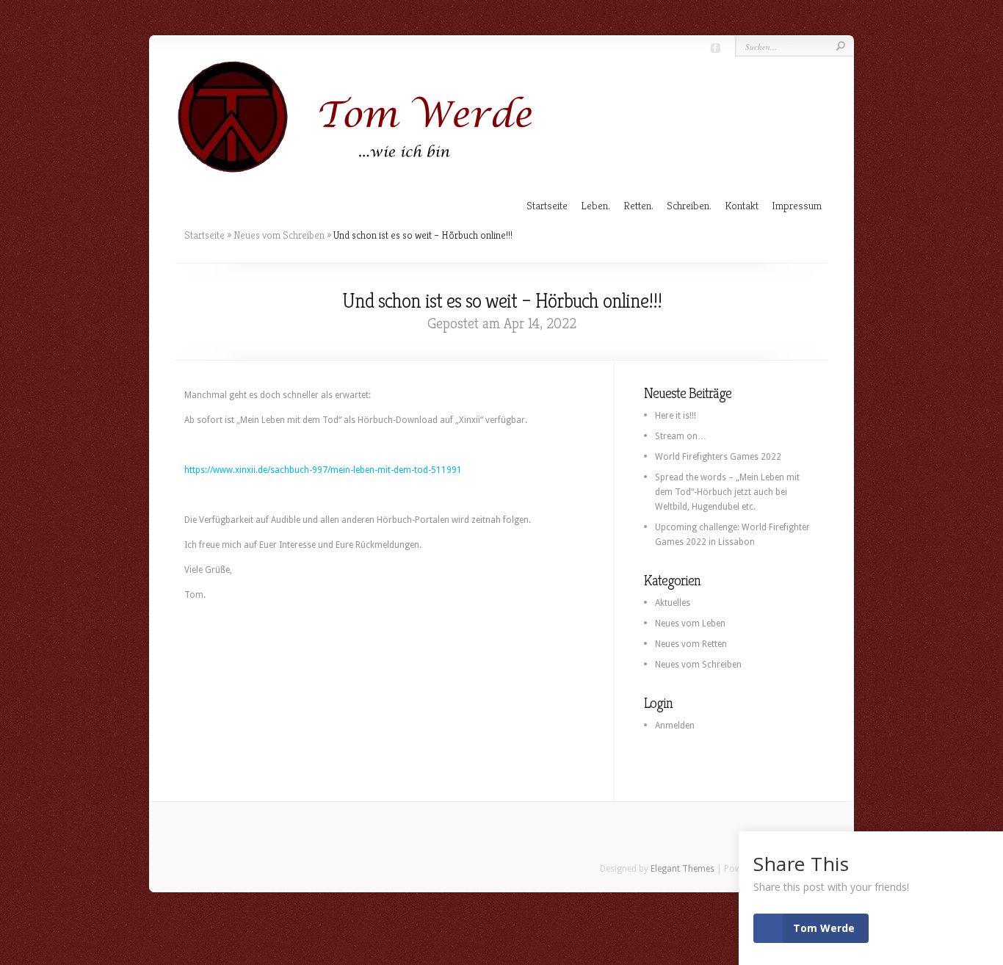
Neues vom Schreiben (279, 235)
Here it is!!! (675, 416)
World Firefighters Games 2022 (718, 457)
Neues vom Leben (690, 623)
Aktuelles (672, 603)
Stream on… (680, 436)
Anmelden (675, 725)
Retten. (638, 205)
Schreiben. (689, 205)
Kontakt (741, 205)
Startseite (547, 205)
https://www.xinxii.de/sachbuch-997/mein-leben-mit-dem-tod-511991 (323, 470)
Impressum (797, 205)
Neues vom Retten (691, 644)
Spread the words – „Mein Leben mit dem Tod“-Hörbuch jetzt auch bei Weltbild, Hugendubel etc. (727, 492)
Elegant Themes (682, 869)
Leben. (595, 205)
